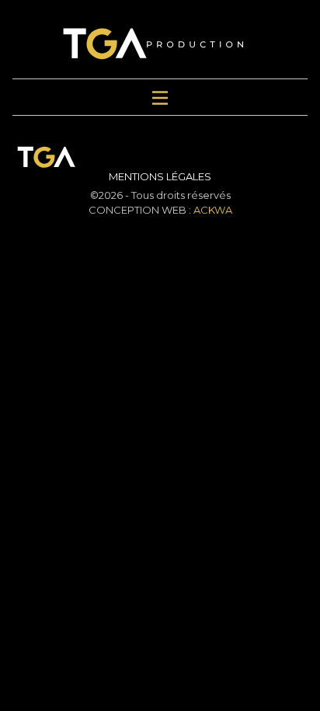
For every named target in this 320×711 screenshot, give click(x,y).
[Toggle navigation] (160, 97)
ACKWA (212, 210)
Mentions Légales (160, 176)
